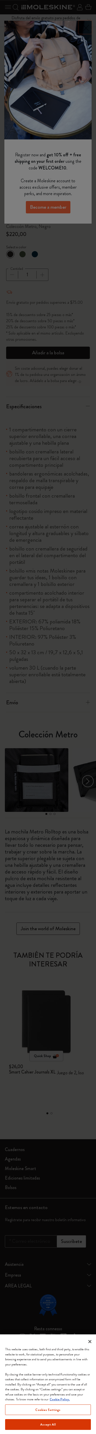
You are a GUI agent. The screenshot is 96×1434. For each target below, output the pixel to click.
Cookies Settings (47, 1409)
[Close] (89, 1341)
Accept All (48, 1424)
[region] (48, 1384)
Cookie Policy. (60, 1399)
